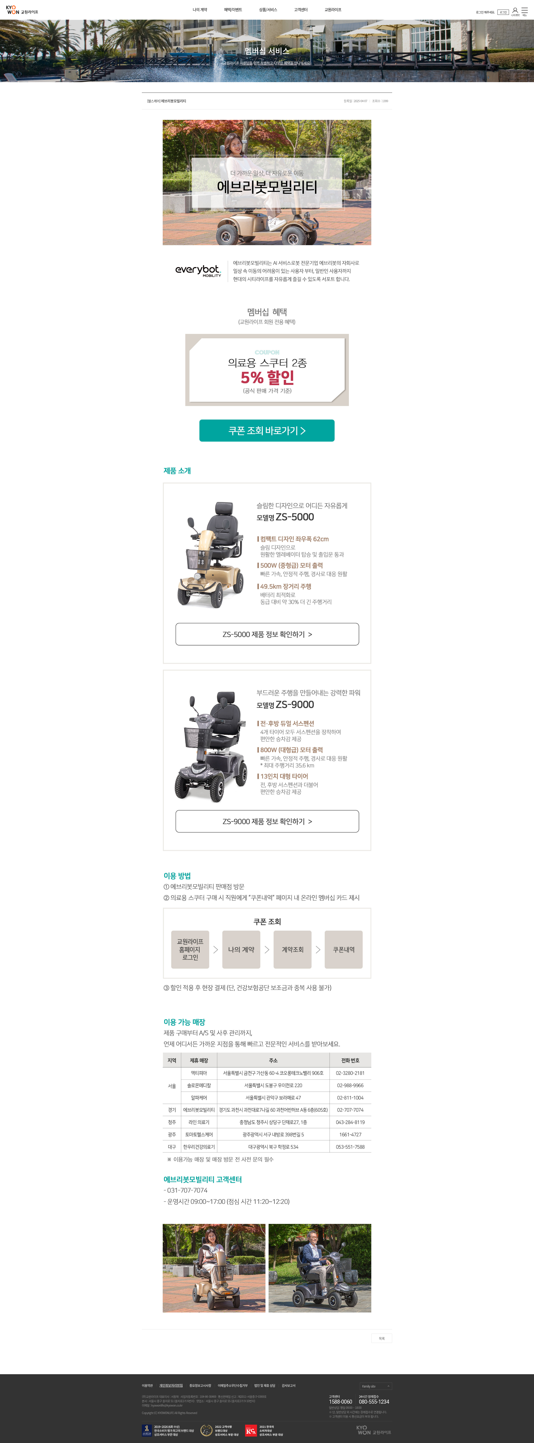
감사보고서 (288, 1385)
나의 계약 (200, 10)
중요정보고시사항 (200, 1385)
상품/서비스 (268, 10)
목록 (382, 1338)
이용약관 (147, 1385)
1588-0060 (340, 1402)
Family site (368, 1386)
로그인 (503, 12)
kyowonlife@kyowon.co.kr (166, 1405)
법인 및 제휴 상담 (264, 1385)
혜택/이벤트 (233, 10)
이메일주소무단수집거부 (233, 1385)
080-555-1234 (374, 1402)
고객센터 (300, 10)
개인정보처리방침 (171, 1385)
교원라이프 (333, 10)
